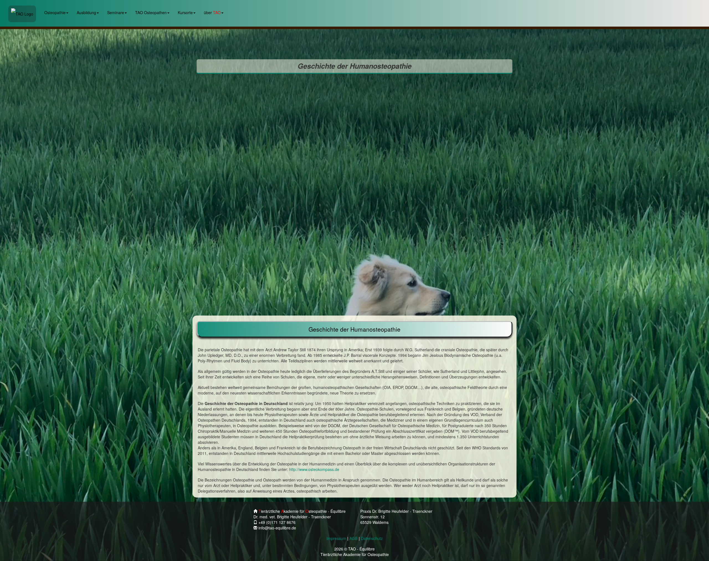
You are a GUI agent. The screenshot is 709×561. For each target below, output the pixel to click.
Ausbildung (86, 12)
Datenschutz (372, 538)
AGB (354, 538)
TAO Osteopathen (151, 12)
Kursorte (185, 12)
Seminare (115, 12)
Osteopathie (55, 12)
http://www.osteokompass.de (314, 469)
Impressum (336, 538)
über (212, 12)
